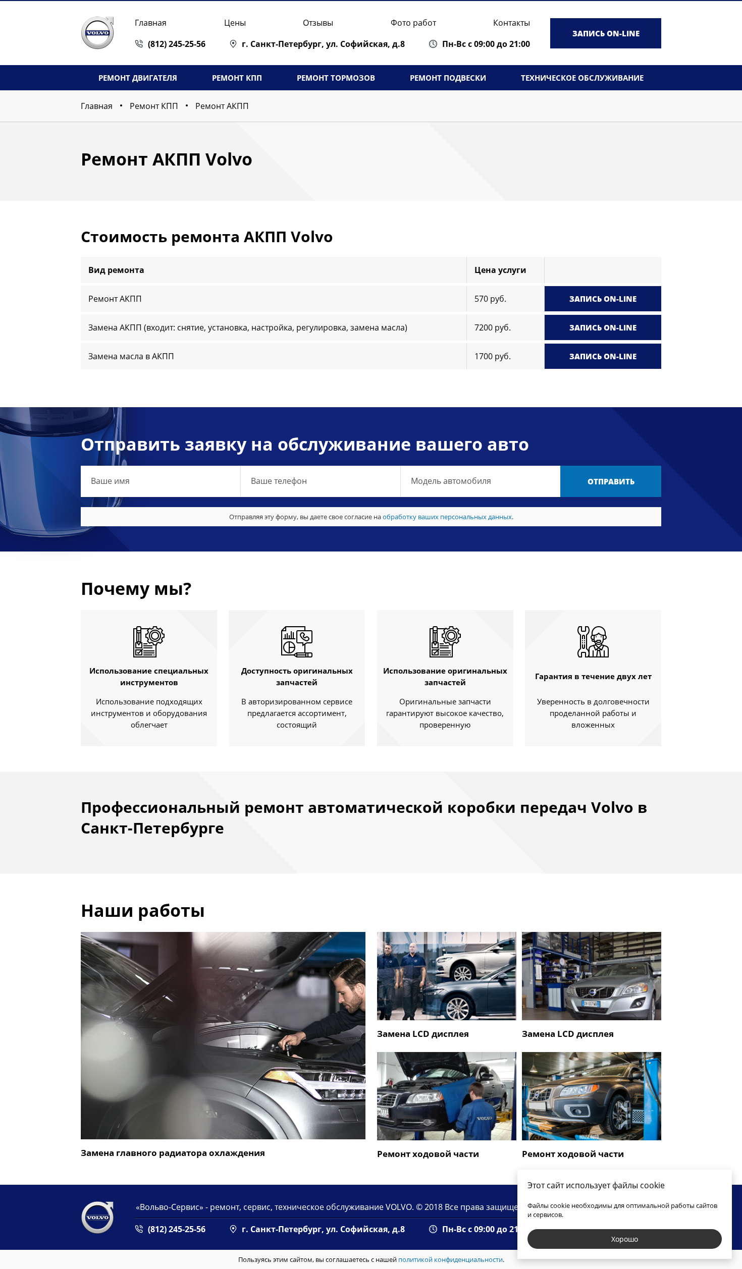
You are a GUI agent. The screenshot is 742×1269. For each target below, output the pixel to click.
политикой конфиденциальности (450, 1259)
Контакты (511, 22)
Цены (235, 22)
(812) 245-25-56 (176, 43)
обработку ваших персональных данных (447, 516)
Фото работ (413, 22)
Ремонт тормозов (336, 78)
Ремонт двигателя (137, 78)
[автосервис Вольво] (98, 1218)
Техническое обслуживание (582, 78)
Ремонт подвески (448, 78)
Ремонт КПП (237, 78)
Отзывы (318, 22)
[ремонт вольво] (98, 33)
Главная (151, 22)
